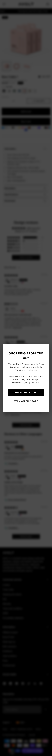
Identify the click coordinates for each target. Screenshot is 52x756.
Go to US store (26, 392)
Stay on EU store (26, 401)
